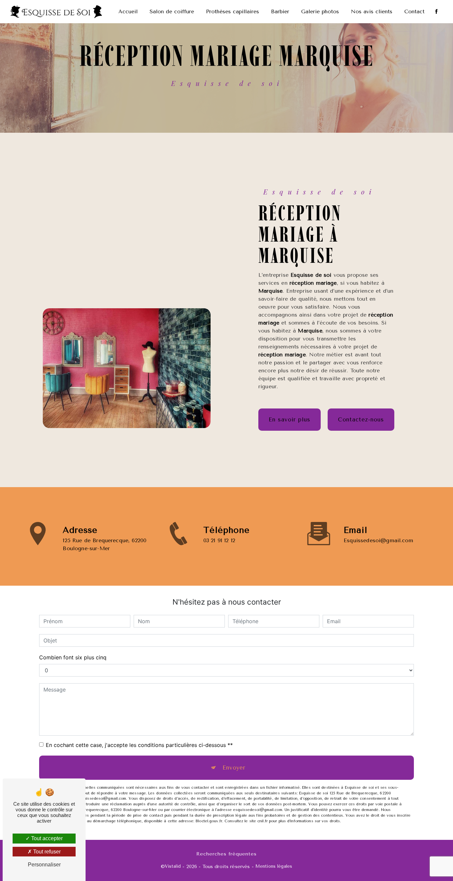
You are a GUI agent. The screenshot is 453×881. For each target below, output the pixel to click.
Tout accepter (46, 838)
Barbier (280, 11)
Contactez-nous (361, 419)
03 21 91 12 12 (219, 540)
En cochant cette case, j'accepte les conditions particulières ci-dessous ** (139, 745)
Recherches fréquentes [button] (226, 854)
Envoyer (234, 768)
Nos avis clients (371, 11)
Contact (414, 11)
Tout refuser (46, 851)
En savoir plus (289, 419)
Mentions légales (273, 866)
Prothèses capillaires (232, 11)
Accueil (128, 11)
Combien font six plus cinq (72, 657)
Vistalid (173, 866)
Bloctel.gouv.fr (209, 821)
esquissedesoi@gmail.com (378, 540)
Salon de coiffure (172, 11)
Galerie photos (320, 11)
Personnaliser (44, 864)
